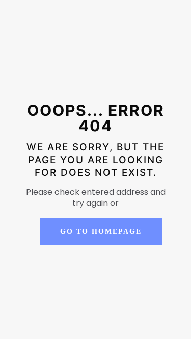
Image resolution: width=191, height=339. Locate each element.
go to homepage (101, 231)
